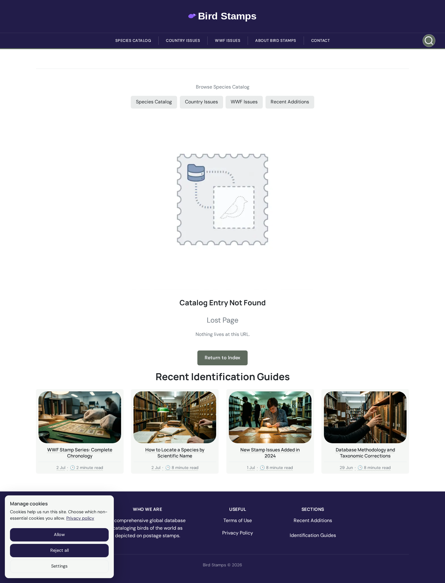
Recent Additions (290, 102)
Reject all (59, 550)
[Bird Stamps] (223, 16)
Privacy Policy (237, 533)
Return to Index (222, 357)
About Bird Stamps (275, 40)
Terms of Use (237, 520)
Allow (59, 534)
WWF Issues (227, 40)
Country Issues (183, 40)
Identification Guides (313, 535)
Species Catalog (133, 40)
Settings (59, 566)
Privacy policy (80, 518)
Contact (320, 40)
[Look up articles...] (429, 40)
